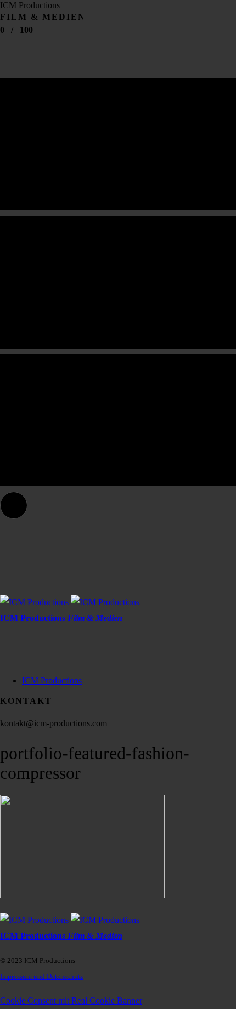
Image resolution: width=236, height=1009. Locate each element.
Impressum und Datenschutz (41, 976)
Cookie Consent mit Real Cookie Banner (71, 1000)
